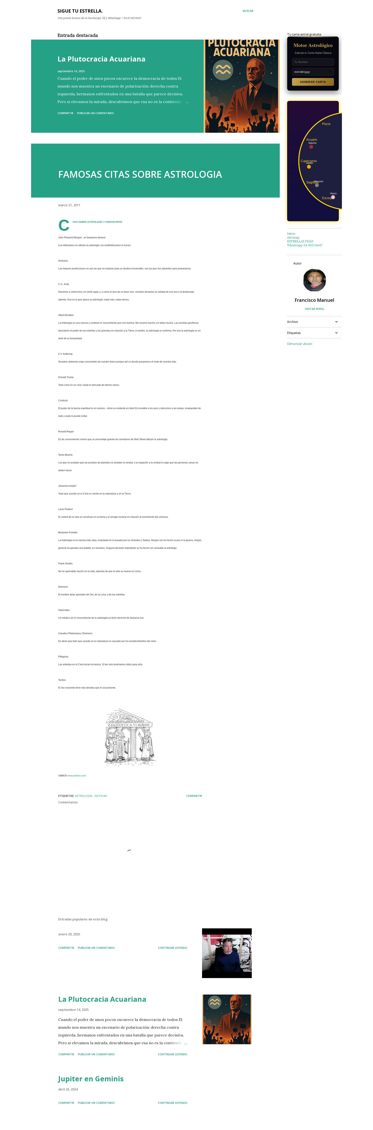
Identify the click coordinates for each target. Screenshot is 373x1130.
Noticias (100, 796)
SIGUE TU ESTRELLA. (80, 11)
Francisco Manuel (314, 300)
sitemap (293, 237)
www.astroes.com (76, 775)
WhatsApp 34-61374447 (304, 245)
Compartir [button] (65, 113)
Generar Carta (313, 81)
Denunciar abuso (299, 344)
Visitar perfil (314, 309)
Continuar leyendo (172, 948)
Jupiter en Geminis (91, 1078)
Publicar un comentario (95, 113)
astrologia (84, 796)
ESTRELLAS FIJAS (300, 241)
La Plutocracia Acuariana (102, 59)
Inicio (291, 233)
